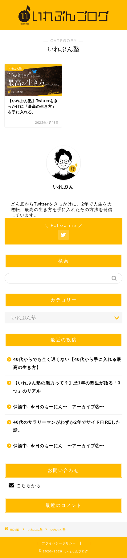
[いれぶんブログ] (63, 25)
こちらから (28, 485)
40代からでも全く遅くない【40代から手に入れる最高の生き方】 (67, 363)
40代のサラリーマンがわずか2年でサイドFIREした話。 (67, 426)
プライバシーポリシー (59, 543)
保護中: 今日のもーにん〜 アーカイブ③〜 (58, 406)
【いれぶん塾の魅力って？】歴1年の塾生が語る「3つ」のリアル (67, 387)
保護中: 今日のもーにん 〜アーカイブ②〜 (58, 445)
